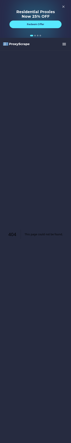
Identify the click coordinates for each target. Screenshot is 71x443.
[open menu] (64, 44)
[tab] (31, 35)
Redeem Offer (35, 24)
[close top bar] (63, 7)
